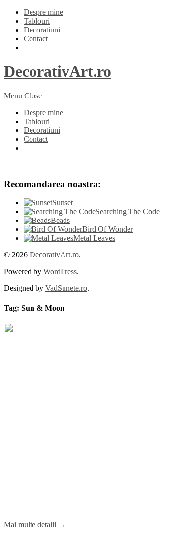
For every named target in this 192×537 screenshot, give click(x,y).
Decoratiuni (42, 30)
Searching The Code (128, 211)
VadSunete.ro (66, 288)
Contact (36, 38)
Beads (60, 220)
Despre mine (43, 12)
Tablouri (37, 21)
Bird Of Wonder (107, 229)
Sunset (62, 202)
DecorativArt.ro (57, 71)
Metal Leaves (94, 238)
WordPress (60, 271)
